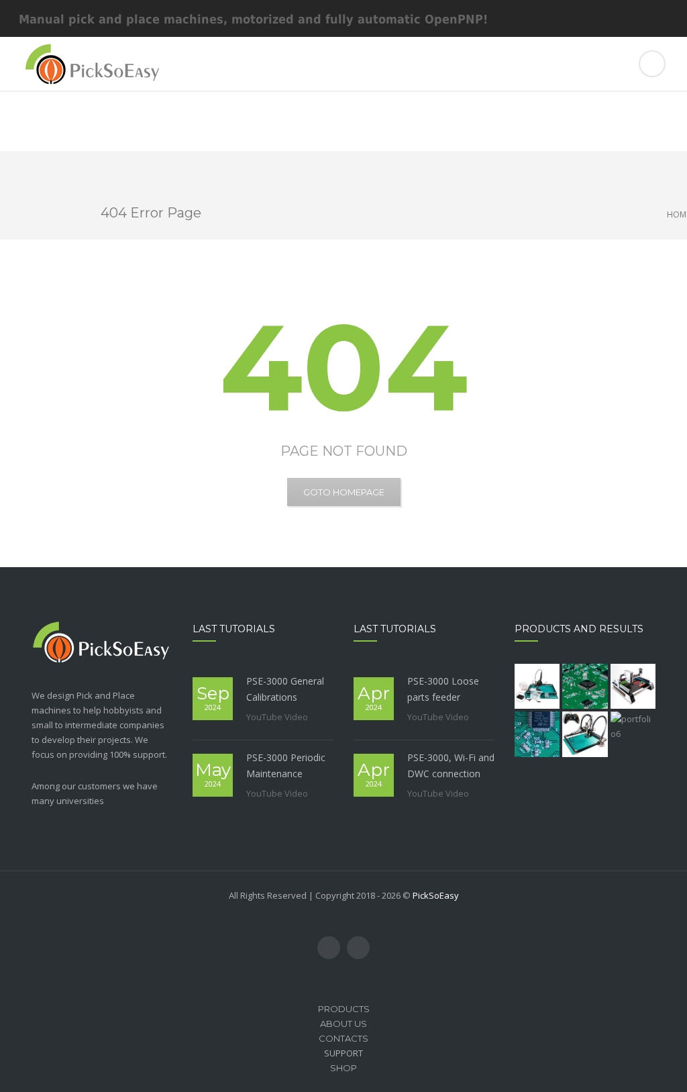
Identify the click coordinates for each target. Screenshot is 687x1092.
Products (344, 1008)
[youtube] (328, 947)
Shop (343, 1067)
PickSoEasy (436, 895)
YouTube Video (277, 717)
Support (343, 1053)
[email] (358, 947)
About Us (343, 1023)
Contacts (343, 1038)
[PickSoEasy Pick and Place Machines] (343, 64)
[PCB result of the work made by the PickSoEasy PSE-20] (584, 686)
